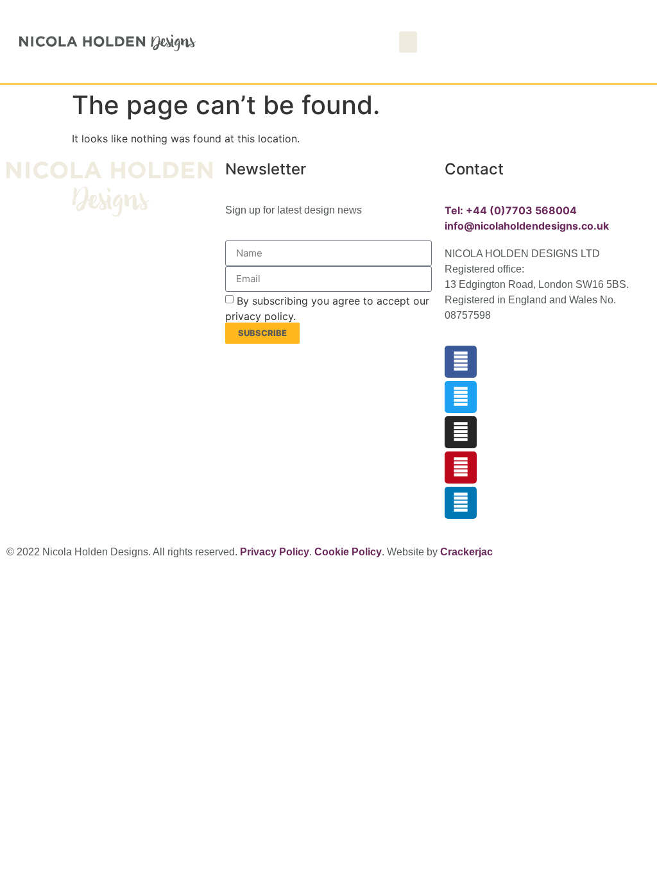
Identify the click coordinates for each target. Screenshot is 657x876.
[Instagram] (461, 432)
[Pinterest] (461, 467)
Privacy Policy (274, 551)
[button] (408, 42)
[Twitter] (461, 397)
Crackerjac (466, 551)
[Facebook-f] (461, 362)
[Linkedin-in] (461, 503)
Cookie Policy (348, 551)
